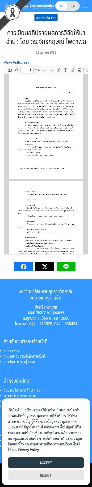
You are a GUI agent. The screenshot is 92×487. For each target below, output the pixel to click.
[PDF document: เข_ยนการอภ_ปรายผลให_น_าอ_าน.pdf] (46, 160)
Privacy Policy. (28, 449)
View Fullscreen (17, 62)
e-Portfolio (12, 351)
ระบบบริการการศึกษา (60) (23, 390)
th (61, 6)
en (73, 6)
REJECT (46, 475)
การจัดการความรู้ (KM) (19, 361)
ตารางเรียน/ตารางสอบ (20, 395)
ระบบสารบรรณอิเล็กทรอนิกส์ (24, 356)
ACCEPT (46, 462)
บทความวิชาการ (46, 17)
